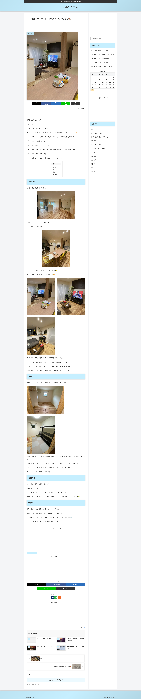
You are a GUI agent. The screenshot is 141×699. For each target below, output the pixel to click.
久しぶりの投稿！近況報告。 (100, 51)
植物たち (55, 172)
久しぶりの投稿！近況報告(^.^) (101, 62)
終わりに (55, 174)
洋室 (54, 169)
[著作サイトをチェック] (52, 597)
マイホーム (30, 553)
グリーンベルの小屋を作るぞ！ (101, 58)
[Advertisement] (56, 26)
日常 (36, 553)
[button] (75, 103)
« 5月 (92, 93)
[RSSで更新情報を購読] (59, 597)
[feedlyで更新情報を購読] (55, 597)
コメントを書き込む (56, 680)
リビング (55, 167)
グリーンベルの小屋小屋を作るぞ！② (103, 54)
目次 (54, 164)
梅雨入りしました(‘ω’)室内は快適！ (102, 66)
